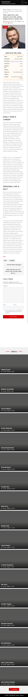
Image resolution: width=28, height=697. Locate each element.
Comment (5, 285)
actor (5, 260)
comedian (12, 260)
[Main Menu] (22, 2)
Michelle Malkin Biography (14, 264)
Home (4, 9)
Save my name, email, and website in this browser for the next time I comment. (14, 311)
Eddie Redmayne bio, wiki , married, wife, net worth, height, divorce (13, 271)
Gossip (8, 9)
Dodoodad (5, 2)
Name (4, 304)
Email (15, 304)
